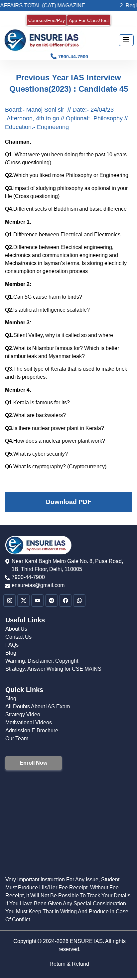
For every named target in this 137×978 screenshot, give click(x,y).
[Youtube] (37, 600)
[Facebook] (65, 600)
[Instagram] (9, 600)
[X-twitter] (23, 600)
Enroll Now (33, 763)
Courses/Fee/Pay (46, 20)
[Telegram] (51, 600)
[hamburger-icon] (126, 40)
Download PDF (68, 501)
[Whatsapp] (79, 600)
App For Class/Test (89, 20)
